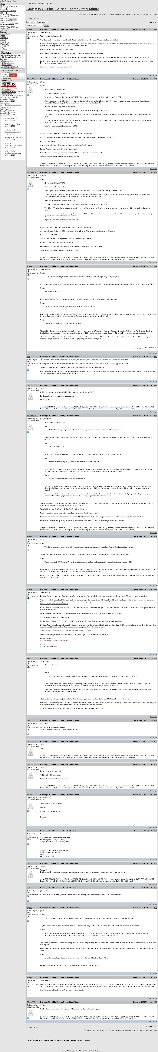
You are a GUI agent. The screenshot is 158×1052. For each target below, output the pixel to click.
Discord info (4, 18)
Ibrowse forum (7, 78)
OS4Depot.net (5, 26)
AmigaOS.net (5, 34)
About (2, 97)
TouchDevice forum (9, 92)
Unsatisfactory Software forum (12, 96)
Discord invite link (6, 20)
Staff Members (5, 103)
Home (2, 3)
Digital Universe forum (10, 70)
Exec (2, 47)
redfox (29, 795)
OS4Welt (3, 30)
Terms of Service (6, 101)
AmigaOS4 (48, 3)
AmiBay (3, 42)
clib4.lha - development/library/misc (13, 144)
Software (40, 3)
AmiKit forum (7, 65)
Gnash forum (6, 76)
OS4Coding (4, 43)
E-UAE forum (7, 74)
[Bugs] (12, 26)
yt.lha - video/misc (11, 118)
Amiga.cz (3, 49)
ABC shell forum (8, 63)
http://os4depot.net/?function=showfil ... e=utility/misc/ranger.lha (62, 990)
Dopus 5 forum (7, 72)
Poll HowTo (4, 107)
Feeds (2, 5)
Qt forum (5, 86)
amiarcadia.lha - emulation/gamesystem (13, 152)
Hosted (2, 51)
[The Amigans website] (8, 1)
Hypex (29, 29)
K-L (28, 831)
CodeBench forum (8, 69)
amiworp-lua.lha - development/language (13, 131)
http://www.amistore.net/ (48, 646)
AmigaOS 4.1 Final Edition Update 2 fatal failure (62, 9)
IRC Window (4, 16)
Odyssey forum (7, 82)
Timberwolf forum (8, 90)
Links (2, 22)
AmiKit (3, 40)
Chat (1, 13)
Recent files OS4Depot (8, 11)
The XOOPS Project (92, 1051)
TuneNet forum (7, 94)
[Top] (153, 75)
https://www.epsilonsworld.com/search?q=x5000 (56, 67)
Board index (30, 3)
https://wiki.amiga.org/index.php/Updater (54, 640)
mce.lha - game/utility (12, 124)
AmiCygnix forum (8, 61)
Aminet (2, 36)
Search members (5, 115)
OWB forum (6, 84)
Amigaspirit (4, 38)
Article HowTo (5, 109)
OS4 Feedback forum (9, 55)
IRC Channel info (6, 15)
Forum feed (4, 9)
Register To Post (33, 18)
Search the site (5, 113)
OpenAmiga (4, 28)
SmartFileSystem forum (10, 88)
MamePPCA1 (32, 79)
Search (2, 111)
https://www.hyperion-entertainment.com (54, 604)
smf (28, 357)
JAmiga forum (7, 80)
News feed (4, 7)
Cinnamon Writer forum (10, 67)
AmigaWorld (4, 45)
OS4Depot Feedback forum (11, 57)
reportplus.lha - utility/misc (14, 138)
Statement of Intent (6, 99)
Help (1, 105)
